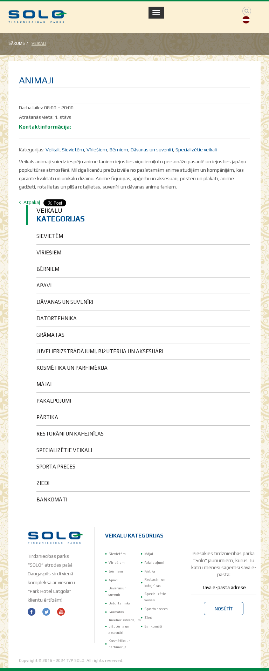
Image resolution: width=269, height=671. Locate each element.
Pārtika (149, 571)
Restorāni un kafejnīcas (154, 582)
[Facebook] (31, 612)
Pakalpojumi (154, 562)
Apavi (113, 580)
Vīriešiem (97, 149)
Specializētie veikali (196, 149)
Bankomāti (153, 626)
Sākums (16, 43)
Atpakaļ (31, 202)
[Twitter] (46, 612)
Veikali (39, 43)
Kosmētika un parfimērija (120, 644)
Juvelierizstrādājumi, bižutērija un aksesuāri (126, 626)
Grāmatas (116, 612)
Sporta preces (155, 609)
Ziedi (148, 617)
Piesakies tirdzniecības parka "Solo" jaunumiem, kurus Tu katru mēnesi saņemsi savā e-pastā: (223, 563)
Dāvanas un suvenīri (152, 149)
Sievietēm (73, 149)
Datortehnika (119, 603)
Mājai (148, 554)
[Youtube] (61, 612)
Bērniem (119, 149)
